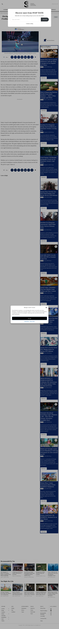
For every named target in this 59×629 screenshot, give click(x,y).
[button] (46, 307)
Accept (29, 318)
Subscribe (45, 19)
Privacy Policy (32, 321)
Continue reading (29, 23)
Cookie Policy (26, 321)
